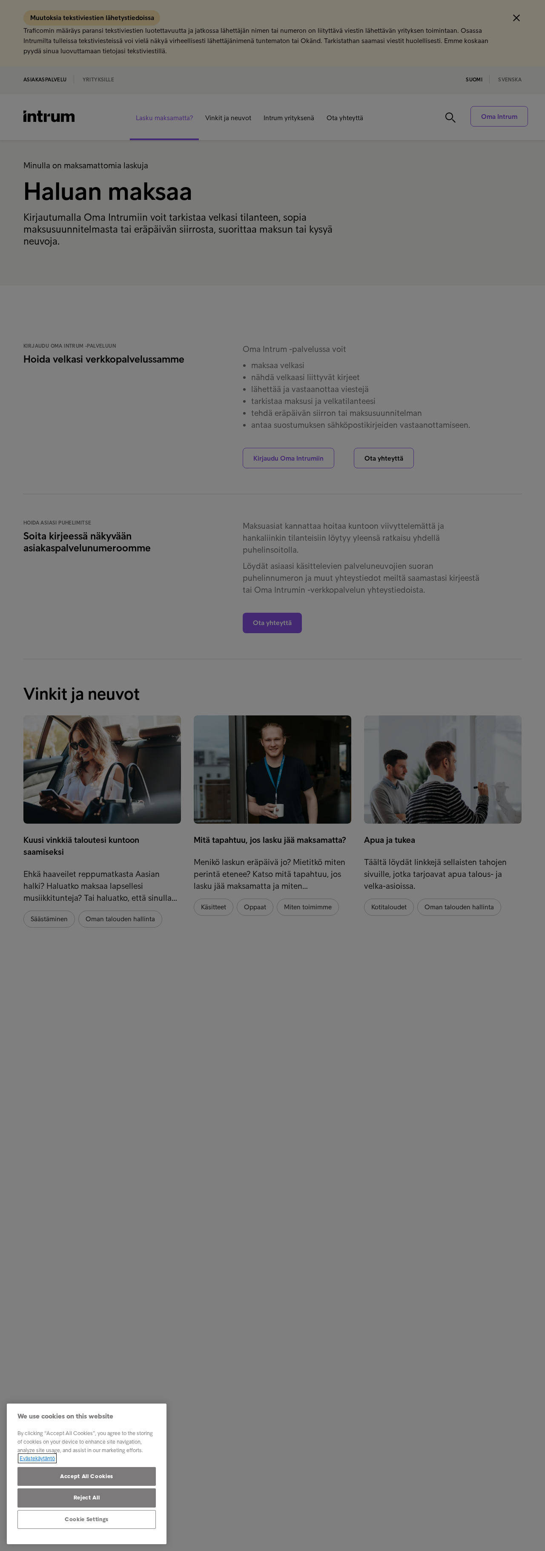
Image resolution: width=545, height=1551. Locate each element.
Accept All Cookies (86, 1476)
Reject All (87, 1497)
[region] (86, 1474)
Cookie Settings (87, 1519)
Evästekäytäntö (37, 1458)
